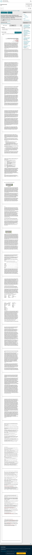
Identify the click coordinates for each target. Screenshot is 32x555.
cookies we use (16, 551)
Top (30, 543)
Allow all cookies (21, 553)
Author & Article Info (26, 20)
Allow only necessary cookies (10, 553)
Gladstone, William (13, 19)
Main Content (4, 32)
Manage (28, 5)
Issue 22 (18, 10)
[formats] (6, 12)
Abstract (3, 27)
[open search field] (31, 1)
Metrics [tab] (13, 25)
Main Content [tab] (5, 25)
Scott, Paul (17, 19)
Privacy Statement (4, 551)
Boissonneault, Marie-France (6, 19)
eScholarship (2, 10)
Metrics (24, 18)
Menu (1, 8)
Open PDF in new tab (18, 32)
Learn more (8, 20)
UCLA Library (8, 10)
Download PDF (3, 12)
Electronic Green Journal (14, 10)
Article (24, 14)
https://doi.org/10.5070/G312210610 (5, 23)
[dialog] (16, 550)
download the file (15, 33)
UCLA (1, 5)
